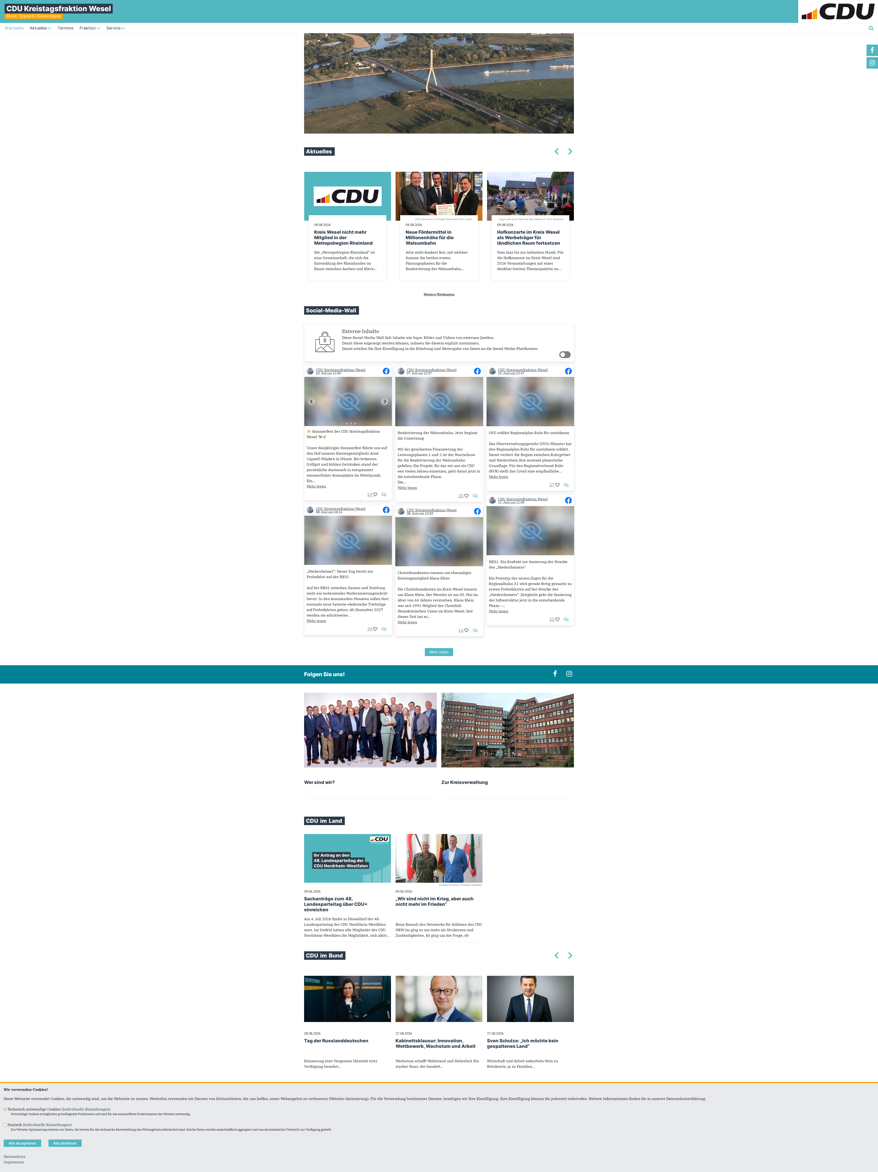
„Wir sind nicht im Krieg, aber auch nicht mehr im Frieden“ (435, 901)
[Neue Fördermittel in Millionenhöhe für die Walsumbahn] (439, 174)
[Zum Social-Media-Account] (310, 371)
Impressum (14, 1162)
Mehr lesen (316, 486)
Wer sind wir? (319, 782)
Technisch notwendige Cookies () (59, 1109)
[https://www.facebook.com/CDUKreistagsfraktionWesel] (872, 50)
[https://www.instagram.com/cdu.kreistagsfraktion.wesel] (872, 63)
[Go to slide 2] (347, 423)
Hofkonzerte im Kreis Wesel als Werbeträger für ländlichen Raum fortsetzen (528, 237)
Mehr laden (439, 652)
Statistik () (40, 1124)
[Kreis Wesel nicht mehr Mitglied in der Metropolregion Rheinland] (347, 174)
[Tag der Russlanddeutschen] (347, 978)
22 (552, 619)
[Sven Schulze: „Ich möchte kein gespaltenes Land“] (530, 978)
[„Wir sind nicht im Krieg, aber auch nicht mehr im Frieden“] (439, 836)
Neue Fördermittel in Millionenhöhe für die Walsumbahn (430, 237)
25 (461, 496)
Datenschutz (14, 1156)
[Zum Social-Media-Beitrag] (386, 371)
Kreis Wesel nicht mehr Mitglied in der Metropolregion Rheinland (343, 237)
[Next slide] (384, 401)
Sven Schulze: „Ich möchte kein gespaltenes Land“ (522, 1043)
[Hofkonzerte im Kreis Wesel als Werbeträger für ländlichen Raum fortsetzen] (530, 174)
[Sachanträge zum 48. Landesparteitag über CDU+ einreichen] (347, 836)
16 (461, 630)
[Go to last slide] (311, 401)
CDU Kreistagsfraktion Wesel (341, 370)
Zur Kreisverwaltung (464, 782)
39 (370, 629)
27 (552, 485)
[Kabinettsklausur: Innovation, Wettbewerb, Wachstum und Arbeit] (439, 978)
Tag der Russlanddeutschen (336, 1040)
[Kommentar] (384, 494)
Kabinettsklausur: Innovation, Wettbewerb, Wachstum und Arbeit (436, 1043)
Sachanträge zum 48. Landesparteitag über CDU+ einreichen (336, 904)
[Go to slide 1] (342, 423)
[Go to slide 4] (355, 423)
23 (370, 494)
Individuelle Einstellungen (86, 1109)
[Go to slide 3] (351, 423)
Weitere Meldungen (439, 294)
